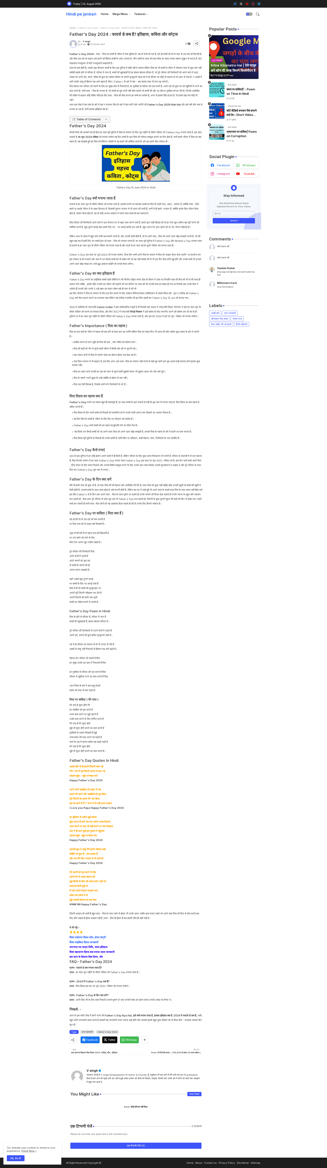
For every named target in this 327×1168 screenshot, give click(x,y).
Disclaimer (243, 1162)
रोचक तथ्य (237, 318)
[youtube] (247, 4)
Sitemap (255, 1162)
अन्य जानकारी (87, 1032)
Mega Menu (120, 14)
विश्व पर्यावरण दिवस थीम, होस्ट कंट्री (87, 937)
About (198, 1162)
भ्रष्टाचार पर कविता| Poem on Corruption (242, 134)
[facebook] (235, 4)
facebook (223, 165)
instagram (223, 173)
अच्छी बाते (215, 313)
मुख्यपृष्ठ (72, 28)
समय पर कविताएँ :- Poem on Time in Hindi (241, 91)
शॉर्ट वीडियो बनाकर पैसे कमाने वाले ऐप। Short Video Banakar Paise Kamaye (242, 113)
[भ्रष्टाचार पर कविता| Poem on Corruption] (216, 132)
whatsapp (248, 165)
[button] (249, 14)
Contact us (210, 1162)
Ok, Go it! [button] (15, 1158)
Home (104, 14)
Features (140, 14)
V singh (92, 1070)
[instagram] (253, 4)
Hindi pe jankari (81, 14)
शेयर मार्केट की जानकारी (221, 324)
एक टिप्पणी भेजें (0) (136, 1145)
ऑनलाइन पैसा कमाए (219, 318)
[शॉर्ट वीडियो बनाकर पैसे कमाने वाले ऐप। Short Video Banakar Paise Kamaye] (216, 111)
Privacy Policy (227, 1162)
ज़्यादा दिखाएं (194, 1094)
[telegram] (259, 4)
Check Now (27, 1150)
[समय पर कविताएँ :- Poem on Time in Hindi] (216, 89)
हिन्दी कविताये (241, 324)
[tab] (105, 14)
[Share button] (144, 1039)
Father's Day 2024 (88, 28)
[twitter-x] (241, 4)
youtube (249, 173)
